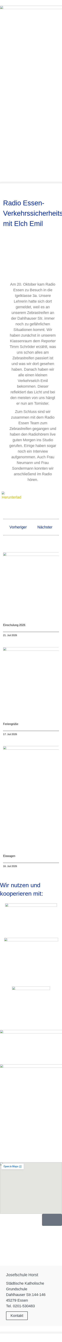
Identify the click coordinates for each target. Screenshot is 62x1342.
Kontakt (17, 1315)
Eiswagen (9, 856)
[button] (31, 183)
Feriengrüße (10, 724)
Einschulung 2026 (14, 625)
